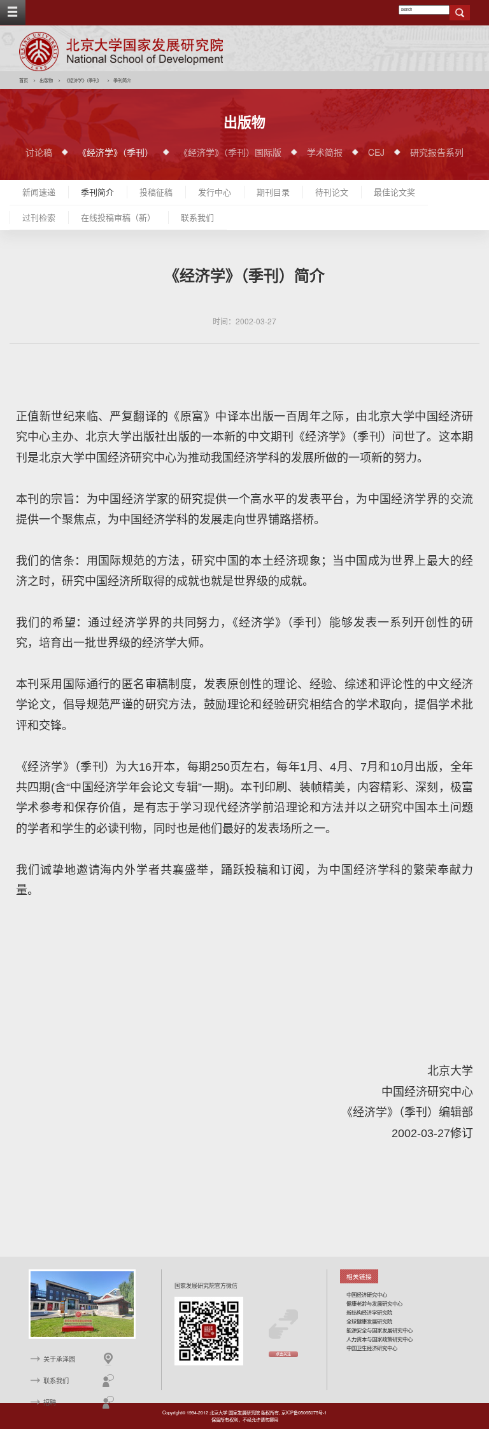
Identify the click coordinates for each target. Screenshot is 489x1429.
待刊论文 (331, 192)
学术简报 (325, 152)
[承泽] (82, 1303)
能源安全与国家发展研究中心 (379, 1330)
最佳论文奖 (394, 192)
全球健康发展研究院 (369, 1321)
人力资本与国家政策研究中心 (379, 1339)
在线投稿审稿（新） (118, 217)
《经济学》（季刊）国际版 (230, 152)
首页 (23, 80)
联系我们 (197, 217)
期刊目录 (273, 192)
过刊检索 (38, 217)
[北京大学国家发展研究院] (121, 51)
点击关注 (283, 1354)
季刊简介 (97, 192)
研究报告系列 (437, 152)
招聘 (49, 1402)
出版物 (46, 80)
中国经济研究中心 (366, 1294)
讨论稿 (38, 152)
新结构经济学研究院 (369, 1312)
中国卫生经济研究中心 (371, 1347)
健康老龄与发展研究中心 (374, 1303)
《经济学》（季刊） (83, 80)
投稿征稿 (156, 192)
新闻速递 (38, 192)
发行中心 (214, 192)
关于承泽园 (59, 1358)
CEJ (376, 152)
